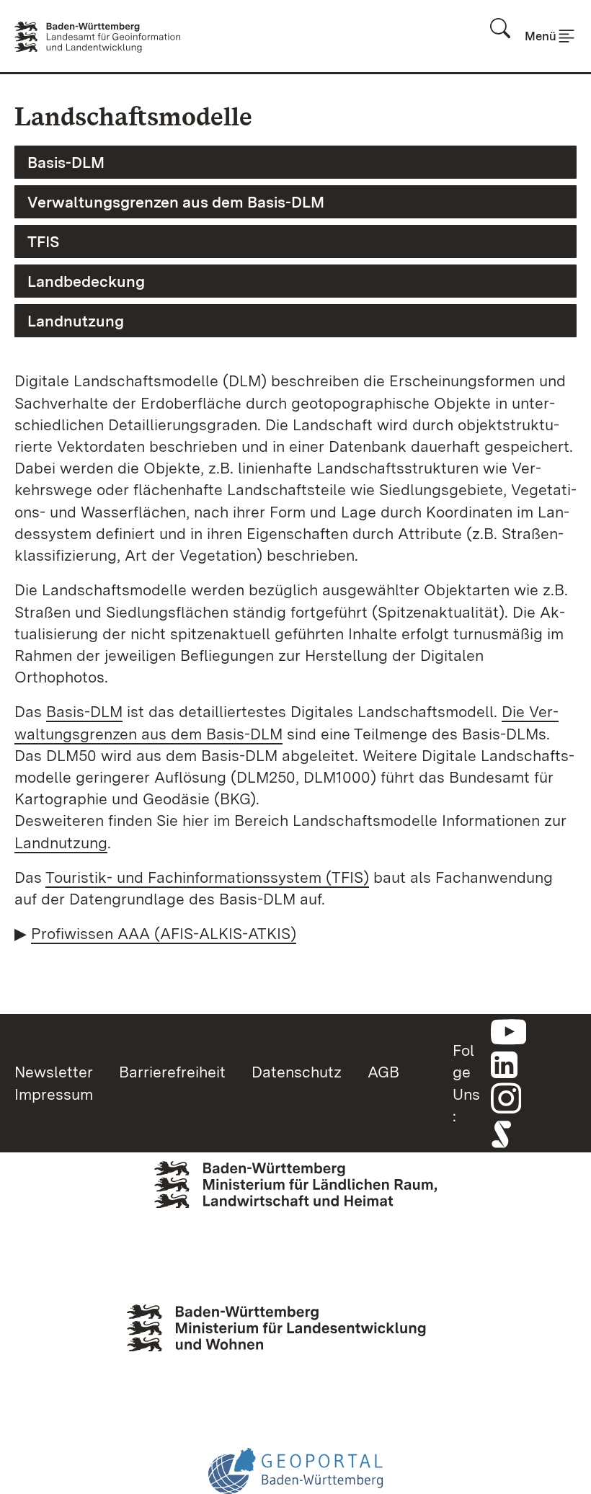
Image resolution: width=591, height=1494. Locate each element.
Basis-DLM (66, 162)
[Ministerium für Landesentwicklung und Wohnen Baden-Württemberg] (295, 1343)
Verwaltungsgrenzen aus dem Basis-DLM (175, 201)
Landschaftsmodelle (133, 116)
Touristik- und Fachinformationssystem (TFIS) (207, 877)
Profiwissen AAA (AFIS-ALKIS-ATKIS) (163, 933)
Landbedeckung (86, 281)
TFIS (43, 241)
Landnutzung (75, 320)
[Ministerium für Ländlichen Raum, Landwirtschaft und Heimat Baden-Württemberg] (295, 1207)
